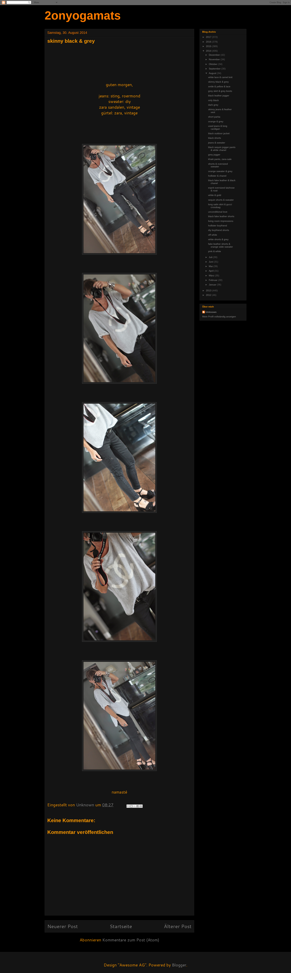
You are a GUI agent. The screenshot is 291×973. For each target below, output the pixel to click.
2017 (209, 37)
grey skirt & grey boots (220, 91)
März (212, 275)
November (215, 59)
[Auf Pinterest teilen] (141, 806)
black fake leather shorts (221, 216)
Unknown (211, 312)
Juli (211, 257)
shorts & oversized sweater (218, 165)
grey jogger (214, 154)
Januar (213, 284)
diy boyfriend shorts (218, 230)
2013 (209, 290)
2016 (209, 41)
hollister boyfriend (217, 225)
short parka (214, 116)
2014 (209, 50)
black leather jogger (218, 95)
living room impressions (220, 221)
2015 (209, 46)
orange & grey (215, 121)
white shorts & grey (218, 239)
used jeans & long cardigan (217, 127)
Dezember (215, 54)
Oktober (213, 64)
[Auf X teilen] (134, 806)
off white (212, 234)
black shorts (214, 138)
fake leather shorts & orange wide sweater (220, 245)
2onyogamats (83, 15)
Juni (211, 261)
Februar (213, 280)
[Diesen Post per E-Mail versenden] (128, 806)
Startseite (121, 926)
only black (213, 100)
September (215, 68)
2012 (209, 295)
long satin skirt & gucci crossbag (220, 206)
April (211, 270)
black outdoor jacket (219, 133)
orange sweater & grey (220, 171)
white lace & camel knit (220, 77)
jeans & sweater (216, 142)
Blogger (179, 965)
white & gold (214, 195)
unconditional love (217, 211)
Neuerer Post (62, 926)
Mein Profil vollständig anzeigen (219, 316)
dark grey (213, 104)
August (213, 73)
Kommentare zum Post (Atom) (130, 940)
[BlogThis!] (131, 806)
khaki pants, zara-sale (220, 159)
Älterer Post (177, 926)
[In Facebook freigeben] (137, 806)
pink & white (214, 251)
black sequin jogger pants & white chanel (221, 148)
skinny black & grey (218, 81)
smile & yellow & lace (219, 86)
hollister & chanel (217, 175)
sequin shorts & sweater (221, 199)
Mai (211, 266)
